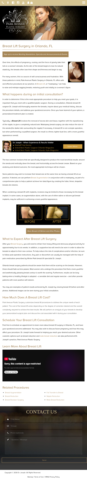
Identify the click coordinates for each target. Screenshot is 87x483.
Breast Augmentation (13, 392)
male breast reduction (48, 336)
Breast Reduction (11, 396)
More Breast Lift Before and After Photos (43, 231)
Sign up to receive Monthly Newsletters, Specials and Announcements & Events (35, 54)
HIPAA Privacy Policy (52, 477)
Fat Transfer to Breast (55, 392)
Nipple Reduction (53, 396)
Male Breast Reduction (55, 400)
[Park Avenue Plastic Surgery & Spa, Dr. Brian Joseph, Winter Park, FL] (15, 20)
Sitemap (30, 477)
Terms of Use (39, 477)
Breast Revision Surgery (14, 400)
